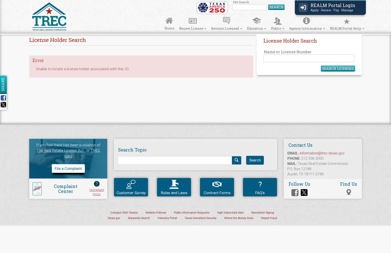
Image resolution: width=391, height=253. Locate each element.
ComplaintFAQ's (96, 188)
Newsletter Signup (262, 212)
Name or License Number (288, 51)
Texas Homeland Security (201, 218)
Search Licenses (338, 68)
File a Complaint (68, 168)
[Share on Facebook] (5, 98)
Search (276, 7)
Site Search (259, 5)
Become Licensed (225, 28)
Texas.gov (113, 218)
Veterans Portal (167, 218)
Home (169, 28)
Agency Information (306, 28)
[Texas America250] (211, 7)
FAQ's (260, 187)
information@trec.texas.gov (322, 153)
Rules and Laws (174, 192)
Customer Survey (131, 192)
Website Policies (155, 212)
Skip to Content (7, 1)
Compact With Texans (124, 212)
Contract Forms (217, 192)
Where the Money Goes (238, 218)
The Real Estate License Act (60, 150)
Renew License (191, 28)
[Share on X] (3, 106)
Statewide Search (139, 218)
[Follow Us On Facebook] (294, 192)
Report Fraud (269, 218)
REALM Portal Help (346, 28)
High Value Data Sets (230, 212)
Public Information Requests (192, 212)
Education (255, 28)
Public (276, 28)
